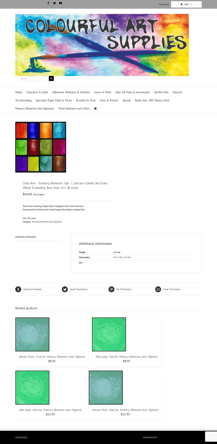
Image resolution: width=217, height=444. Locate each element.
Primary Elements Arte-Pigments (47, 221)
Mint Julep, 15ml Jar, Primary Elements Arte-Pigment (126, 356)
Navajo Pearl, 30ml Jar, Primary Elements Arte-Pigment (125, 409)
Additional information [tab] (25, 236)
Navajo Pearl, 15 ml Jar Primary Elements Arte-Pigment (52, 356)
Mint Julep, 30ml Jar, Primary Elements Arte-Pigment (50, 409)
